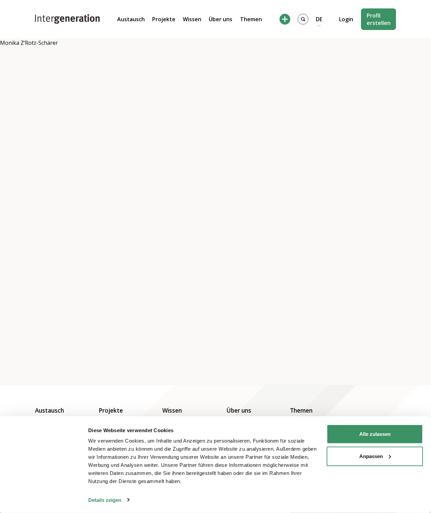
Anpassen (371, 456)
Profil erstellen (379, 19)
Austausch (131, 19)
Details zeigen (104, 500)
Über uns (220, 19)
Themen (251, 19)
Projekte (163, 19)
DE (319, 19)
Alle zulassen (375, 434)
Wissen (192, 19)
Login (346, 19)
